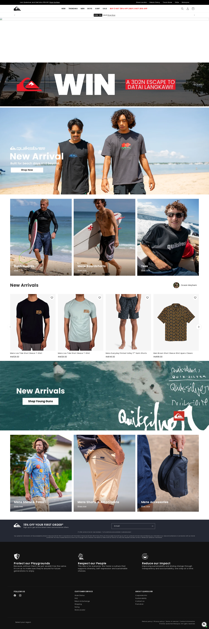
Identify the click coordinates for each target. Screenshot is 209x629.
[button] (73, 8)
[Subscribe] (152, 526)
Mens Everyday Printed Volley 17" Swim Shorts (126, 353)
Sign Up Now (55, 2)
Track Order (167, 2)
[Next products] (199, 327)
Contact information (187, 621)
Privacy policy (159, 621)
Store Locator (141, 2)
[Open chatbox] (204, 624)
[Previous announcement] (14, 15)
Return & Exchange (82, 601)
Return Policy (155, 2)
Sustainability (140, 598)
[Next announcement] (194, 15)
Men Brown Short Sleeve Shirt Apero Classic (173, 353)
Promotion (139, 604)
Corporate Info (141, 595)
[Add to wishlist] (52, 297)
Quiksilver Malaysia (173, 624)
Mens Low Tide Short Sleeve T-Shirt (26, 353)
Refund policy (147, 621)
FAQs (177, 2)
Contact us (139, 601)
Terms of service (172, 621)
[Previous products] (10, 327)
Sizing (77, 607)
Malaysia (185, 2)
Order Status (80, 595)
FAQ (76, 598)
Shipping (78, 604)
